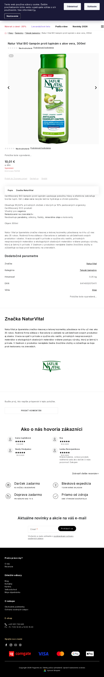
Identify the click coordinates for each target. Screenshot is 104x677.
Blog (7, 581)
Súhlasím (92, 6)
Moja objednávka (12, 592)
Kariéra (8, 586)
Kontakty (8, 584)
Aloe (94, 290)
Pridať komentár (31, 410)
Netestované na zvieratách (18, 214)
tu (34, 10)
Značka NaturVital (24, 190)
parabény (22, 217)
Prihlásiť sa (67, 528)
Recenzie (9, 566)
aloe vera (29, 199)
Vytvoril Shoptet (53, 670)
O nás (7, 564)
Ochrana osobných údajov (16, 609)
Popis (10, 190)
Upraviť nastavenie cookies (74, 668)
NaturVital (91, 263)
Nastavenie (12, 16)
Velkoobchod (11, 589)
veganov (21, 211)
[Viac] (101, 26)
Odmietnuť (72, 6)
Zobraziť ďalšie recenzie (84, 473)
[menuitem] (17, 26)
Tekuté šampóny (88, 270)
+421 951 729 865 (16, 624)
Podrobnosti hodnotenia (40, 148)
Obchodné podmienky (15, 607)
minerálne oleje (53, 217)
